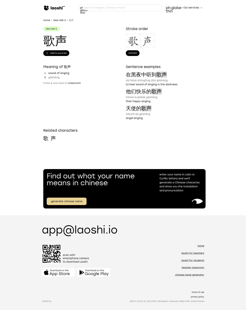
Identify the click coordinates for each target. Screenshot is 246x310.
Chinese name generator (189, 274)
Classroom (74, 83)
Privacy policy (197, 297)
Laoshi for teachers (192, 253)
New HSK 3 (59, 20)
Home (46, 20)
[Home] (54, 8)
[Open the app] (58, 272)
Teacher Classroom (193, 267)
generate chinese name (66, 201)
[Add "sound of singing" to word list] (45, 73)
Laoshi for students (192, 260)
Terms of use (198, 292)
